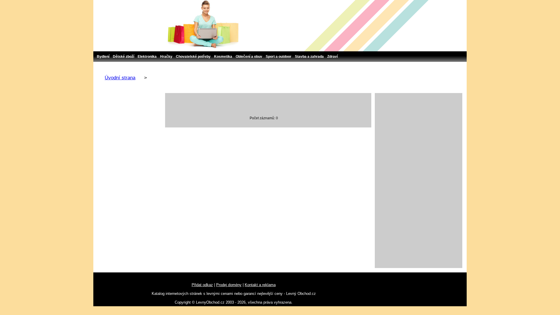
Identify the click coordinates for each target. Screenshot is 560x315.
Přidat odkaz (202, 285)
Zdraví (332, 57)
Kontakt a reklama (260, 285)
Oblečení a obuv (249, 57)
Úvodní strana (120, 77)
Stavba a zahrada (309, 57)
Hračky (166, 57)
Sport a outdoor (278, 57)
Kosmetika (223, 57)
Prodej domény (229, 285)
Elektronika (147, 57)
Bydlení (103, 57)
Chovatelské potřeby (193, 57)
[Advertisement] (418, 180)
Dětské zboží (123, 57)
